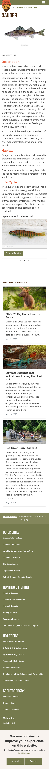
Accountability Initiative (13, 661)
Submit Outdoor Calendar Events (17, 577)
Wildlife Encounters (11, 668)
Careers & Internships (12, 538)
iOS (13, 723)
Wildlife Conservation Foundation (18, 551)
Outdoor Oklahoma (11, 544)
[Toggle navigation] (43, 2)
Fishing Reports (10, 613)
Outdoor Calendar (20, 710)
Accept (33, 761)
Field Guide (31, 8)
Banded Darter (13, 253)
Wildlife (19, 8)
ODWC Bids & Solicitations (15, 648)
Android (6, 723)
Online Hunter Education (14, 600)
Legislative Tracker (11, 571)
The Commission (10, 564)
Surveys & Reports (11, 619)
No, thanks (15, 761)
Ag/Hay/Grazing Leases (13, 655)
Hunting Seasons (10, 593)
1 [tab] (20, 260)
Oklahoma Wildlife (11, 558)
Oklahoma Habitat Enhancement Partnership (23, 674)
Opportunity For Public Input (16, 681)
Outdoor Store (18, 703)
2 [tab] (24, 260)
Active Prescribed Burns (13, 641)
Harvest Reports (10, 606)
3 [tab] (28, 260)
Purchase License (20, 697)
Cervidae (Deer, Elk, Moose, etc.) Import (20, 626)
